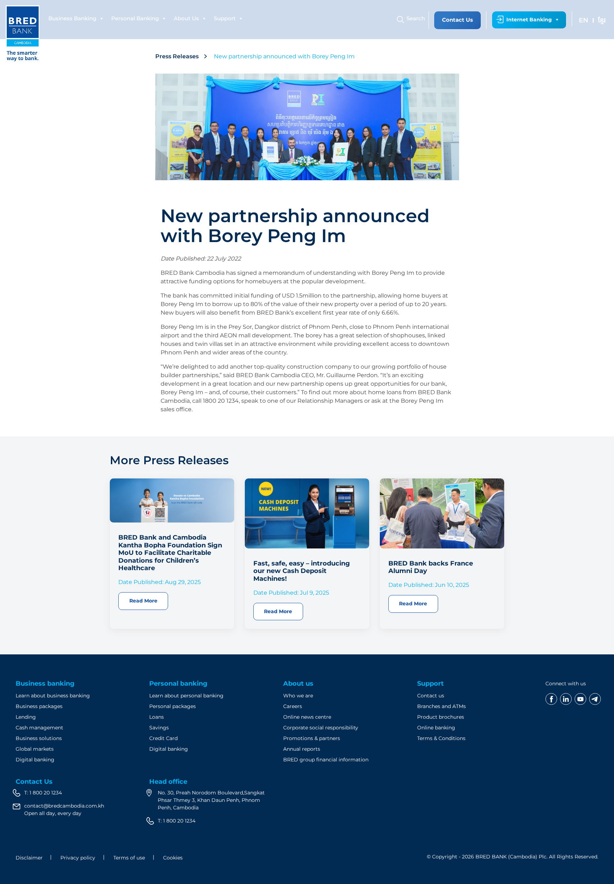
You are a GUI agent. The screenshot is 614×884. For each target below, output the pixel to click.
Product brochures (440, 717)
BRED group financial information (325, 759)
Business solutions (39, 738)
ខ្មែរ (601, 20)
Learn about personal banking (186, 695)
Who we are (298, 695)
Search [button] (415, 18)
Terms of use (129, 857)
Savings (159, 727)
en (583, 20)
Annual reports (301, 749)
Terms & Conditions (441, 738)
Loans (156, 717)
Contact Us (457, 19)
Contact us (430, 695)
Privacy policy (77, 857)
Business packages (39, 706)
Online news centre (307, 717)
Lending (26, 717)
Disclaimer (29, 857)
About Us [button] (186, 18)
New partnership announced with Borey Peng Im (285, 56)
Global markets (35, 749)
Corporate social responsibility (320, 727)
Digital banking (35, 759)
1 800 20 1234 (45, 792)
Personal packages (172, 706)
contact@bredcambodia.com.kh (64, 806)
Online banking (436, 727)
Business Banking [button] (72, 18)
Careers (292, 706)
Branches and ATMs (441, 706)
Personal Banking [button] (135, 18)
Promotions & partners (311, 738)
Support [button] (225, 18)
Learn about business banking (53, 695)
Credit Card (163, 738)
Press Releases (177, 56)
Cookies (173, 857)
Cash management (39, 727)
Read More (143, 601)
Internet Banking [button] (529, 19)
